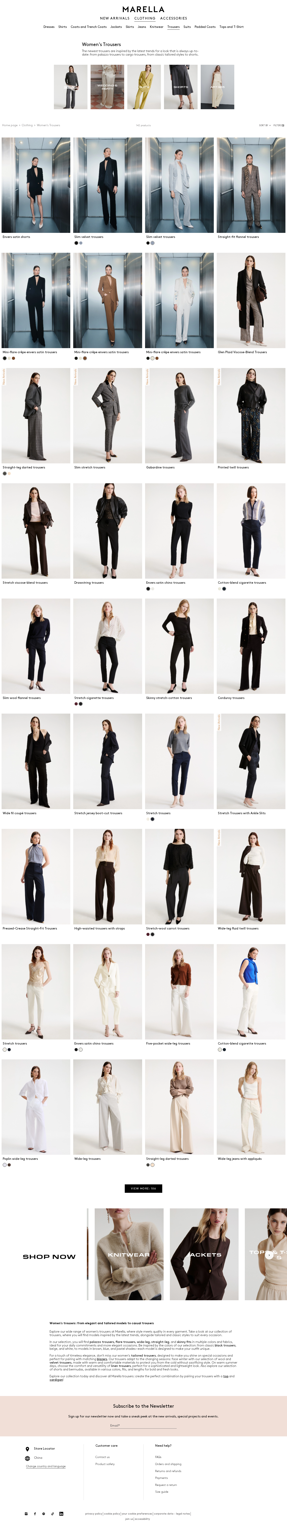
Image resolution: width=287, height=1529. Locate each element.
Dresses (49, 27)
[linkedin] (61, 1514)
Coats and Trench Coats (89, 27)
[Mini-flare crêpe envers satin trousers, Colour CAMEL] (13, 358)
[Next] (269, 1255)
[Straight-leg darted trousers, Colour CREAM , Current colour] (152, 1164)
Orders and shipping (168, 1464)
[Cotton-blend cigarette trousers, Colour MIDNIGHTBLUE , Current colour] (224, 588)
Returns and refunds (168, 1471)
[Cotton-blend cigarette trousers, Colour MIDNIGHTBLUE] (224, 1049)
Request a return (166, 1485)
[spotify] (44, 1514)
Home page (10, 125)
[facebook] (35, 1514)
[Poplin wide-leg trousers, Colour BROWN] (9, 1164)
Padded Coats (205, 27)
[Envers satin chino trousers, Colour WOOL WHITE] (152, 588)
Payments (161, 1478)
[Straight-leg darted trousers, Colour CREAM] (9, 473)
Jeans (142, 27)
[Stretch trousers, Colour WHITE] (148, 819)
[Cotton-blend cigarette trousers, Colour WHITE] (219, 588)
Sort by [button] (263, 125)
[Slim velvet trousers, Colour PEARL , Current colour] (152, 243)
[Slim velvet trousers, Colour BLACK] (148, 243)
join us (129, 1519)
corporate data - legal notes (172, 1513)
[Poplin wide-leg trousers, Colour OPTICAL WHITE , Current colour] (4, 1164)
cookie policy (112, 1513)
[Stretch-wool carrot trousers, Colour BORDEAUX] (148, 934)
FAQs (158, 1457)
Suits (187, 27)
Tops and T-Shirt (231, 27)
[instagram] (26, 1514)
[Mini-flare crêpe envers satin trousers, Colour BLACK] (76, 358)
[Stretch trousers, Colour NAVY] (9, 1049)
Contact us (102, 1457)
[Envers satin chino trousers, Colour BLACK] (76, 1049)
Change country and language (46, 1466)
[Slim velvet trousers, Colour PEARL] (80, 243)
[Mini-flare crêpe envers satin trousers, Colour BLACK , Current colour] (4, 358)
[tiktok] (52, 1514)
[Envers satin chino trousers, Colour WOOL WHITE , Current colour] (80, 1049)
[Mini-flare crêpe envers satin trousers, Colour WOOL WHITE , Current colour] (152, 358)
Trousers (173, 27)
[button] (279, 125)
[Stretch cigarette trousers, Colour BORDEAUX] (76, 703)
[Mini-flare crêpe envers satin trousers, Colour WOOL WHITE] (9, 358)
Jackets (116, 27)
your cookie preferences (137, 1513)
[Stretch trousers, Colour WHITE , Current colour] (4, 1049)
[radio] (70, 87)
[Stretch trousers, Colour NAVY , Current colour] (152, 819)
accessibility (142, 1519)
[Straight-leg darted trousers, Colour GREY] (148, 1164)
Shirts (62, 27)
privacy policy (93, 1513)
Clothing (27, 125)
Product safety (105, 1464)
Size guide (161, 1492)
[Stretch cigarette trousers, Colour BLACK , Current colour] (80, 703)
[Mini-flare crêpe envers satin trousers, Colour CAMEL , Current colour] (84, 358)
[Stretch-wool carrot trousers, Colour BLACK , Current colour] (152, 934)
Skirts (130, 27)
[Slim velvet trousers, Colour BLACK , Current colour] (76, 243)
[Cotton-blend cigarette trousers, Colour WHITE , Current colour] (219, 1049)
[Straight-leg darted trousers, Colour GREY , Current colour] (4, 473)
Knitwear (156, 27)
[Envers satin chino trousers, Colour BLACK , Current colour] (148, 588)
